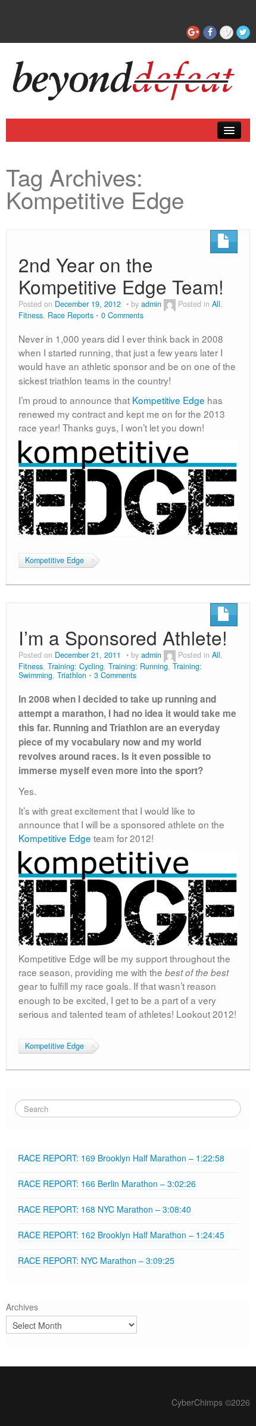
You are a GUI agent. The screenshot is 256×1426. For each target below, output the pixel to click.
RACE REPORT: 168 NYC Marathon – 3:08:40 (105, 1209)
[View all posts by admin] (170, 304)
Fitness (30, 315)
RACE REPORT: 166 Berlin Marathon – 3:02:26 (107, 1183)
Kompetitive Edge (168, 399)
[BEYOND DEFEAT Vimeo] (226, 32)
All (216, 304)
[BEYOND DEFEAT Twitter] (243, 32)
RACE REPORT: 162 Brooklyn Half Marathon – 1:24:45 (121, 1235)
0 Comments (122, 315)
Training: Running (138, 666)
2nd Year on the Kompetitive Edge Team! (121, 275)
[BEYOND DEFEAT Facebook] (210, 32)
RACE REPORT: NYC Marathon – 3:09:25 (96, 1260)
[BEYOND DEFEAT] (128, 77)
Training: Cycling (76, 666)
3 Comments (115, 675)
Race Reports (70, 315)
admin (151, 304)
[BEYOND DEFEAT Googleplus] (193, 32)
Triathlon (71, 675)
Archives (22, 1307)
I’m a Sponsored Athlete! (122, 637)
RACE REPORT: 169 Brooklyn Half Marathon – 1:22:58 (121, 1158)
